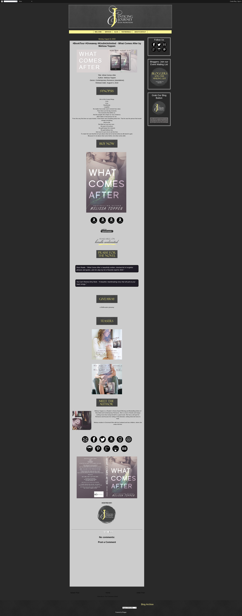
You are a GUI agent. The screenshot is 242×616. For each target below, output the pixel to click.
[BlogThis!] (106, 532)
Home (108, 593)
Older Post (141, 593)
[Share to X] (108, 532)
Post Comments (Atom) (111, 596)
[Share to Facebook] (110, 532)
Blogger (124, 612)
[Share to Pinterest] (112, 532)
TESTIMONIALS (126, 32)
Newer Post (74, 593)
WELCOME (98, 32)
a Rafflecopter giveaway (107, 307)
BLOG (116, 32)
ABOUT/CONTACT (140, 32)
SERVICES (108, 32)
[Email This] (104, 532)
